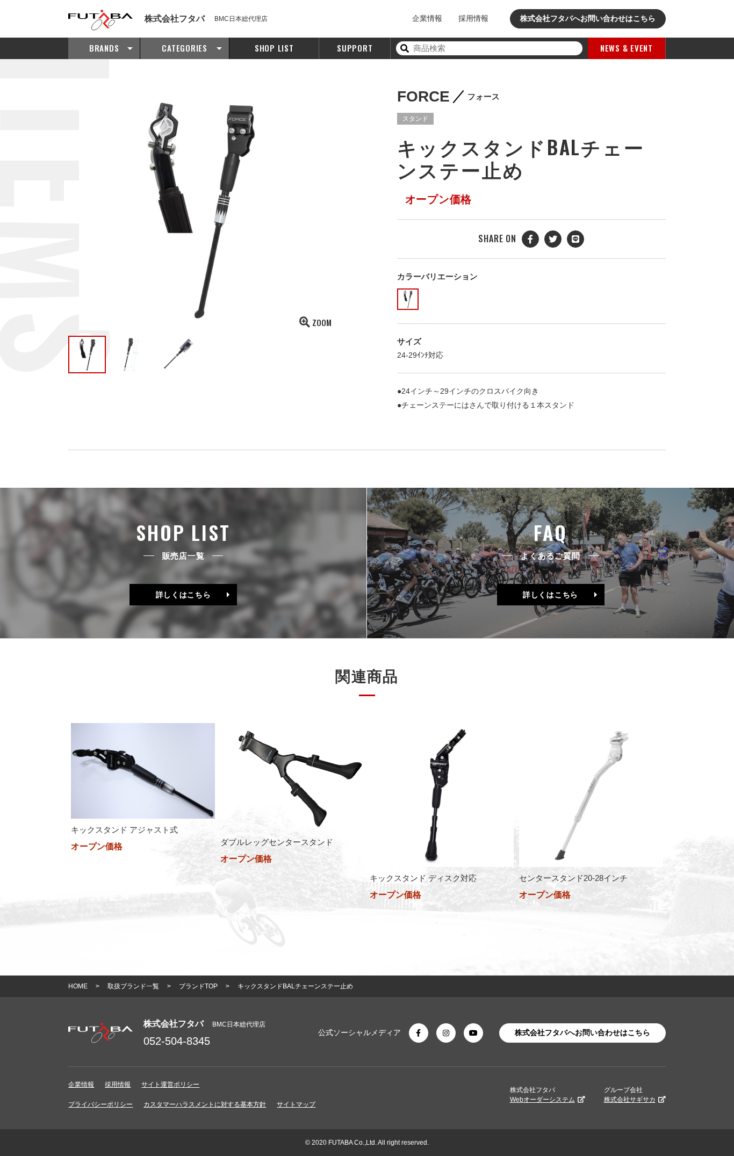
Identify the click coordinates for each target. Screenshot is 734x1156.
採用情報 (473, 18)
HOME (78, 986)
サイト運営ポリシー (170, 1084)
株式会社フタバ (542, 1094)
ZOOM (322, 322)
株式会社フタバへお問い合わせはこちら (588, 18)
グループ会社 (630, 1094)
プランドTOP (198, 986)
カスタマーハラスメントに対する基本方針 (204, 1104)
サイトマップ (296, 1104)
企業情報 (427, 18)
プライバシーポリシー (100, 1104)
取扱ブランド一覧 (133, 986)
